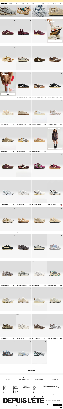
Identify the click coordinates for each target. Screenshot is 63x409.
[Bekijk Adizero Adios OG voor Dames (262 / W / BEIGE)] (39, 219)
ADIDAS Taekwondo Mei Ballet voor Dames (37, 97)
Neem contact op (15, 386)
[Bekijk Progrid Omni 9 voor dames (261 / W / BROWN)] (55, 325)
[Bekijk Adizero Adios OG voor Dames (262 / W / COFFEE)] (24, 246)
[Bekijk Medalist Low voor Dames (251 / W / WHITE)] (39, 111)
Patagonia (34, 392)
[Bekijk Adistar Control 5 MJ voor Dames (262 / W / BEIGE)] (8, 219)
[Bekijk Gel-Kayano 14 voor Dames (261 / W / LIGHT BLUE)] (24, 352)
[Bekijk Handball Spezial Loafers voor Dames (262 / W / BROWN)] (24, 219)
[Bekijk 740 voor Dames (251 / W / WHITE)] (24, 191)
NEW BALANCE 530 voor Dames (20, 338)
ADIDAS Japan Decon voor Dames (21, 151)
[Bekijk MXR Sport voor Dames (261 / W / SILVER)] (55, 191)
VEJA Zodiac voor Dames (4, 151)
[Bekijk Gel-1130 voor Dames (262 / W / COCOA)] (39, 272)
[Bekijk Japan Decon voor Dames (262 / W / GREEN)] (24, 138)
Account (4, 391)
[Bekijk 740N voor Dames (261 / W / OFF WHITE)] (55, 299)
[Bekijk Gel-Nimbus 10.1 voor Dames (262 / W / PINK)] (55, 111)
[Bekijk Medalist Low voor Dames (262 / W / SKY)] (39, 246)
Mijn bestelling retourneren (16, 391)
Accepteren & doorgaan (57, 404)
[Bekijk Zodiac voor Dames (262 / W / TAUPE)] (8, 138)
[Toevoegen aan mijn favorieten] (14, 20)
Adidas (34, 388)
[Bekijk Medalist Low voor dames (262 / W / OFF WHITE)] (39, 299)
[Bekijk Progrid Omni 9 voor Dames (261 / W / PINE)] (39, 352)
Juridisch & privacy (12, 405)
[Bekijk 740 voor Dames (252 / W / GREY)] (8, 191)
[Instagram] (43, 392)
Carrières (4, 389)
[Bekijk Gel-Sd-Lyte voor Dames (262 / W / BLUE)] (8, 352)
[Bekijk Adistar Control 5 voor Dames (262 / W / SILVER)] (24, 272)
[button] (61, 407)
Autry (34, 386)
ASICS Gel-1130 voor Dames (35, 285)
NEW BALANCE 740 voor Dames (4, 124)
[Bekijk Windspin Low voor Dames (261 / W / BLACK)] (8, 246)
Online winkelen (25, 386)
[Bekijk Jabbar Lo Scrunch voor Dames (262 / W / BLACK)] (55, 84)
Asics (34, 389)
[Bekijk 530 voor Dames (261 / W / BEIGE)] (24, 325)
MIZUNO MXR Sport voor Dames (52, 204)
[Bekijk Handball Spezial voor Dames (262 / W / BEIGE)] (24, 111)
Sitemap (4, 392)
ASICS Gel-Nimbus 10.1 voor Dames (52, 124)
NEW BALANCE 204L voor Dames (36, 338)
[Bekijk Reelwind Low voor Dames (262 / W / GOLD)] (55, 219)
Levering (14, 387)
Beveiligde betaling (15, 388)
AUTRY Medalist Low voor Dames (36, 124)
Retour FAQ (14, 392)
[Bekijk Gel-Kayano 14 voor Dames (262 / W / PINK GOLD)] (39, 191)
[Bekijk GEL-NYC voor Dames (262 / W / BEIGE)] (24, 299)
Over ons (4, 386)
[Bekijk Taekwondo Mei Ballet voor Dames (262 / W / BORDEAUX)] (24, 31)
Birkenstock (34, 390)
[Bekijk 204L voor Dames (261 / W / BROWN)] (39, 325)
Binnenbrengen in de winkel (26, 387)
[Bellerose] (4, 3)
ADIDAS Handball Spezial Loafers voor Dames (22, 97)
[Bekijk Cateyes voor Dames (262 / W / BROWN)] (39, 58)
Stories (4, 388)
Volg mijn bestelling (15, 390)
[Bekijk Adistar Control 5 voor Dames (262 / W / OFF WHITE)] (8, 58)
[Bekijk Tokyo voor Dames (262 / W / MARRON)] (24, 165)
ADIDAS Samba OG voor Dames (36, 151)
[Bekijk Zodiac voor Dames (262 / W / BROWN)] (8, 165)
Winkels (4, 387)
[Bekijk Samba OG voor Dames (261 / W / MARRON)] (8, 31)
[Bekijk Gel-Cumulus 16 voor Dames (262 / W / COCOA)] (8, 272)
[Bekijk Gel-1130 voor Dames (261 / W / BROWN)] (8, 325)
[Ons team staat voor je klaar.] (55, 3)
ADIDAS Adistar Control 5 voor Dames (21, 285)
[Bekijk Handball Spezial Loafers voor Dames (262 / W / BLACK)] (24, 84)
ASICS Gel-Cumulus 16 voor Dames (5, 285)
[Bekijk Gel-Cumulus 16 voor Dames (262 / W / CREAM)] (8, 299)
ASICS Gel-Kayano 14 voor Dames (36, 204)
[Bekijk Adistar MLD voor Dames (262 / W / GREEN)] (55, 272)
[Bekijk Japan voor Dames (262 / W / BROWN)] (39, 31)
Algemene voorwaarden (19, 405)
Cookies (24, 405)
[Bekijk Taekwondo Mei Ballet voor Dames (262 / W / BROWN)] (39, 84)
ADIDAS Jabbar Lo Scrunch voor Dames (53, 97)
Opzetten (48, 404)
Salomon (34, 391)
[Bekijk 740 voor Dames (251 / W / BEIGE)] (8, 111)
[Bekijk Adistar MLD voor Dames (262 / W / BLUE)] (55, 246)
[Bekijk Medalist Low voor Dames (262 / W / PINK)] (24, 58)
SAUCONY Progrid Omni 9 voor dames (53, 338)
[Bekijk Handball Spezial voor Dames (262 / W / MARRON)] (55, 165)
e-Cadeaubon (5, 390)
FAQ (13, 389)
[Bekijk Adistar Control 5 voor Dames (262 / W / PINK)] (39, 165)
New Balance (34, 387)
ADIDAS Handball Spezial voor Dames (21, 124)
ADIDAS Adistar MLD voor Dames (52, 285)
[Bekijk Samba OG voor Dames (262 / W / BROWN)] (55, 58)
